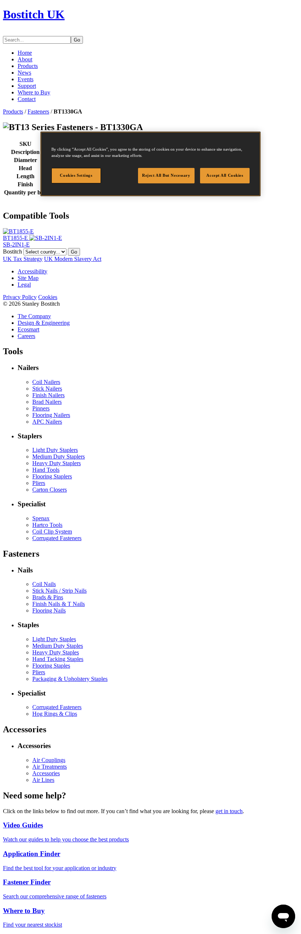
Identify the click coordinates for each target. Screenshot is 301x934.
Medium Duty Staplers (58, 456)
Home (25, 53)
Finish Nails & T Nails (58, 604)
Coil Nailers (46, 382)
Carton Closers (49, 489)
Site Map (28, 278)
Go (77, 40)
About (25, 59)
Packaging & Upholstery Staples (70, 679)
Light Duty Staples (54, 639)
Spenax (41, 518)
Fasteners (38, 111)
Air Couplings (48, 760)
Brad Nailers (47, 402)
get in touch (229, 811)
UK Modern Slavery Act (72, 259)
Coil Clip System (52, 531)
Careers (26, 336)
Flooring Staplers (52, 476)
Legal (24, 284)
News (24, 72)
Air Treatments (49, 767)
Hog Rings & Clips (54, 714)
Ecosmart (28, 329)
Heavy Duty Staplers (56, 463)
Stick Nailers (47, 388)
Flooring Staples (51, 665)
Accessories (46, 773)
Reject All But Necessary (166, 175)
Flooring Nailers (51, 415)
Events (25, 79)
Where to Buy (34, 92)
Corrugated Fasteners (56, 538)
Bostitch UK (34, 14)
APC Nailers (47, 421)
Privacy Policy (20, 297)
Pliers (38, 483)
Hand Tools (45, 470)
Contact (27, 99)
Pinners (41, 408)
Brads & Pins (47, 597)
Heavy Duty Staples (55, 652)
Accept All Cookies (224, 175)
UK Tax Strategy (23, 259)
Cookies (47, 297)
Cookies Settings (76, 175)
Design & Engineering (44, 323)
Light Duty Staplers (55, 450)
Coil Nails (44, 584)
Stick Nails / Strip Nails (59, 591)
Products (28, 66)
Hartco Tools (47, 525)
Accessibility (32, 271)
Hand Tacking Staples (57, 659)
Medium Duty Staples (57, 646)
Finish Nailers (48, 395)
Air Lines (43, 780)
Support (27, 86)
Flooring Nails (49, 610)
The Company (34, 316)
